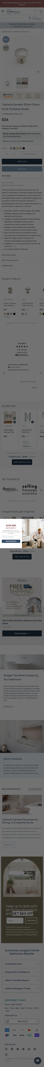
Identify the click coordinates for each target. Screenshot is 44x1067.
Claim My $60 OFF (11, 541)
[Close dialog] (43, 520)
